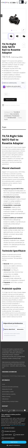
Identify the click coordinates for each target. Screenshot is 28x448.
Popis (4, 127)
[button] (11, 36)
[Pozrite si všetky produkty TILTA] (4, 36)
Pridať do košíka (10, 99)
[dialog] (14, 430)
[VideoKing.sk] (5, 3)
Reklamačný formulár (7, 389)
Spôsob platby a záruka (7, 391)
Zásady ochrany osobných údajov (10, 401)
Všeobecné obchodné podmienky (10, 386)
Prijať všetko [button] (14, 442)
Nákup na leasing (6, 396)
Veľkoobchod (5, 399)
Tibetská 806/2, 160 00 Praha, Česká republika (13, 376)
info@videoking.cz (19, 410)
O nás (3, 384)
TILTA (5, 119)
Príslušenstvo (15, 116)
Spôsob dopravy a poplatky (9, 394)
